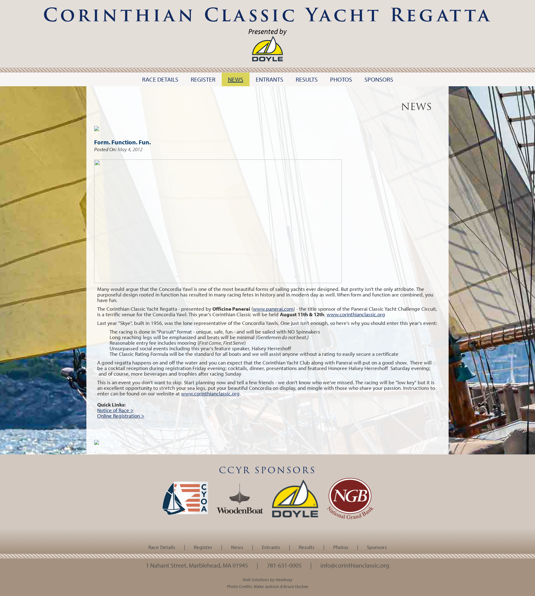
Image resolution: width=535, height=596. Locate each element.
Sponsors (377, 547)
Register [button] (203, 79)
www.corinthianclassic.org (356, 314)
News (237, 547)
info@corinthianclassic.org (354, 565)
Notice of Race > (115, 410)
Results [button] (307, 79)
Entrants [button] (269, 79)
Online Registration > (120, 415)
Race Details (161, 547)
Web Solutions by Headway (267, 579)
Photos (340, 547)
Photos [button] (341, 79)
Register (203, 547)
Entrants (271, 547)
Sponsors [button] (378, 79)
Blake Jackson (266, 586)
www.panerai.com (273, 308)
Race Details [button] (160, 79)
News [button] (235, 79)
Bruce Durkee (296, 586)
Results (307, 547)
